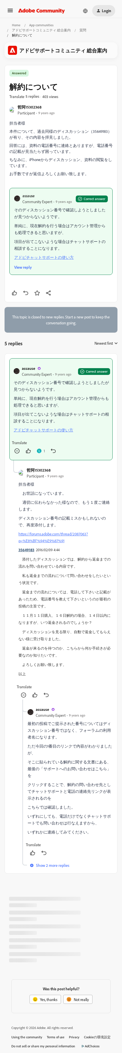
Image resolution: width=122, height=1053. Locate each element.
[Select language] (85, 10)
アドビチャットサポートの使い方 (44, 257)
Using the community (26, 1037)
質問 (82, 30)
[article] (61, 409)
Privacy (74, 1037)
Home (16, 25)
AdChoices (92, 1046)
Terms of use (55, 1037)
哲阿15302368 (29, 107)
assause (28, 195)
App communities (41, 25)
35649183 (26, 549)
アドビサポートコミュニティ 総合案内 (41, 30)
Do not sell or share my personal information (43, 1046)
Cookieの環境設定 (97, 1037)
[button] (10, 12)
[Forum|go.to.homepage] (41, 10)
